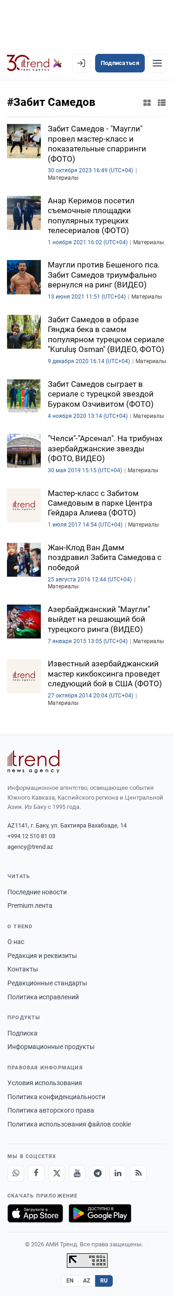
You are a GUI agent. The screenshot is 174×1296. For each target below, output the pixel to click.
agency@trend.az (30, 846)
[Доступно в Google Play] (100, 1213)
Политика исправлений (43, 997)
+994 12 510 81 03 (31, 836)
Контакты (22, 969)
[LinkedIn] (118, 1173)
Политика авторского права (50, 1110)
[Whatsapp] (15, 1173)
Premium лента (29, 905)
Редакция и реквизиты (42, 955)
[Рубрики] (157, 63)
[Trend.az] (34, 63)
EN (70, 1280)
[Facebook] (36, 1173)
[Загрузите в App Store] (35, 1213)
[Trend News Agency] (33, 761)
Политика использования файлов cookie (69, 1124)
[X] (56, 1173)
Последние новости (37, 892)
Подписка (22, 1033)
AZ (86, 1280)
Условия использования (44, 1083)
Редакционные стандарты (47, 983)
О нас (15, 941)
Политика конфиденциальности (56, 1097)
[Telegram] (97, 1173)
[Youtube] (77, 1173)
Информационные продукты (51, 1046)
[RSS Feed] (138, 1173)
